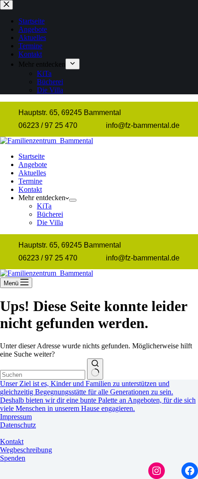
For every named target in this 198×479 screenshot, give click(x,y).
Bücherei (50, 214)
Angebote (32, 164)
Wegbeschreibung (26, 450)
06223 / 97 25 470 (47, 125)
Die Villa (50, 222)
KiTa (44, 206)
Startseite (31, 156)
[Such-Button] (95, 369)
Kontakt (30, 189)
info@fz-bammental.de (143, 125)
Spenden (12, 458)
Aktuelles (32, 173)
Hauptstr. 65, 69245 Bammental (69, 112)
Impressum (16, 417)
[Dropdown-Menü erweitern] (72, 200)
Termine (30, 181)
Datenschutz (18, 425)
